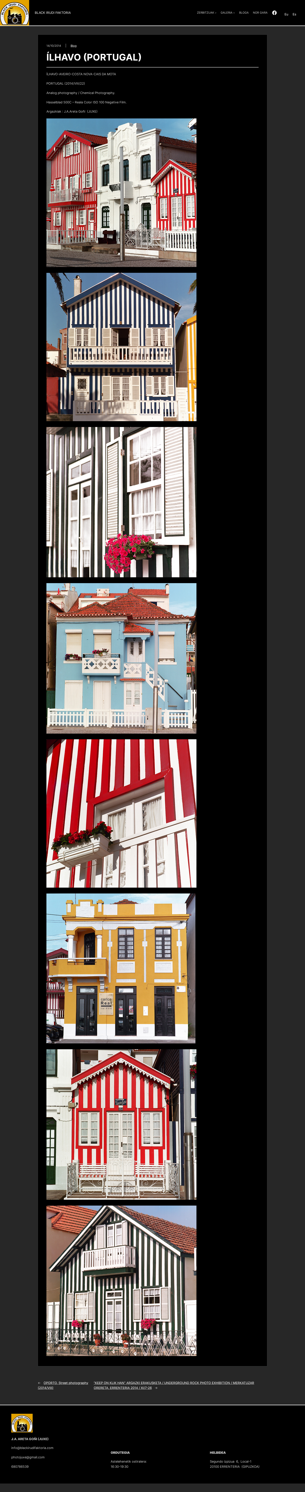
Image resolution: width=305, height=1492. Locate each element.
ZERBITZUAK (205, 12)
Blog (74, 45)
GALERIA (226, 12)
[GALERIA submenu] (234, 13)
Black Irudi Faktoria (53, 13)
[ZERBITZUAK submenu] (216, 13)
